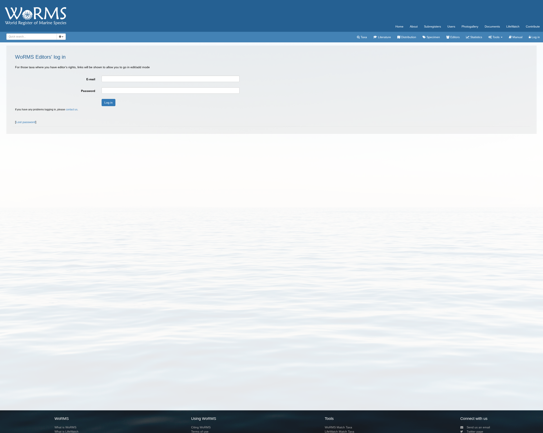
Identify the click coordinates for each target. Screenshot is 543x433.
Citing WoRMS (201, 427)
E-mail (90, 79)
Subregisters (432, 26)
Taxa (363, 37)
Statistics (475, 37)
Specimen (433, 37)
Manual (517, 37)
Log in (535, 37)
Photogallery (470, 26)
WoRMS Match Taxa (338, 427)
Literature (384, 37)
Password (88, 91)
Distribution (408, 37)
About (414, 26)
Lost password (25, 122)
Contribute (533, 26)
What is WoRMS (65, 427)
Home (399, 26)
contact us (71, 109)
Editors (454, 37)
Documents (492, 26)
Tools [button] (496, 37)
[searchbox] (30, 37)
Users (451, 26)
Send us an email (478, 427)
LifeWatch (512, 26)
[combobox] (31, 36)
